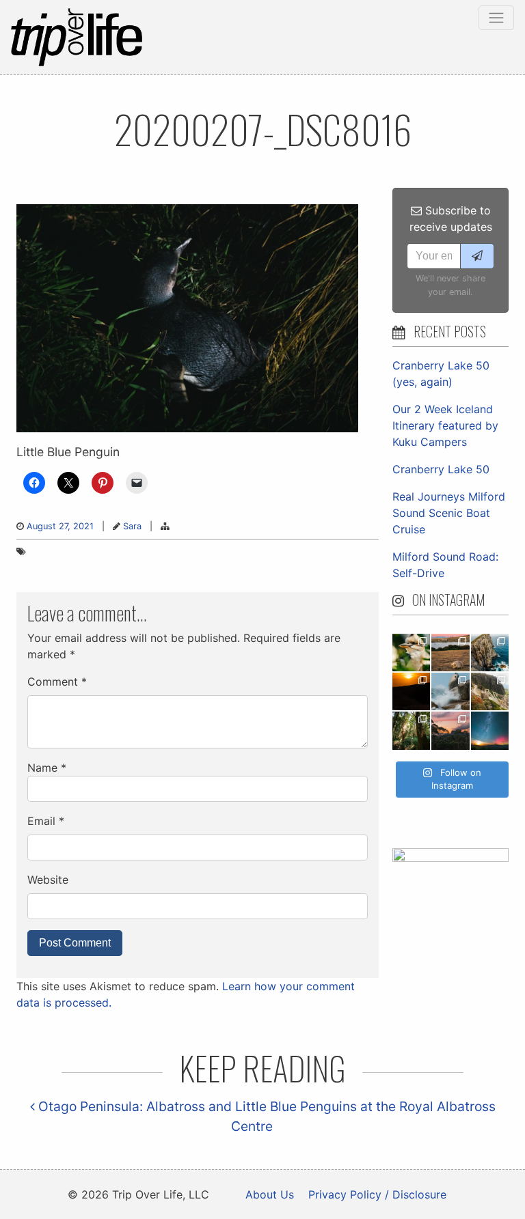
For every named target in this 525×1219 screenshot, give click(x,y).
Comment (57, 681)
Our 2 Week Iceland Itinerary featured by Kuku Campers (445, 425)
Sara (132, 526)
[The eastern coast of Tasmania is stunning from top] (450, 691)
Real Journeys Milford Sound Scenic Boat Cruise (448, 513)
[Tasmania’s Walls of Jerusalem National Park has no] (450, 730)
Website (47, 879)
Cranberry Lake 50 (440, 469)
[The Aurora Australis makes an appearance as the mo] (490, 730)
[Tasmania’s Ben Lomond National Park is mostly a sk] (490, 691)
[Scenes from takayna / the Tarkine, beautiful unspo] (411, 730)
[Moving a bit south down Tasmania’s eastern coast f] (411, 691)
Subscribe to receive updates (450, 219)
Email (45, 821)
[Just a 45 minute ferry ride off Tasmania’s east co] (450, 652)
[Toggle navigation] (496, 17)
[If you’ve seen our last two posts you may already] (490, 652)
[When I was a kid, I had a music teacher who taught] (411, 652)
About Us (269, 1194)
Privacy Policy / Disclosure (377, 1194)
